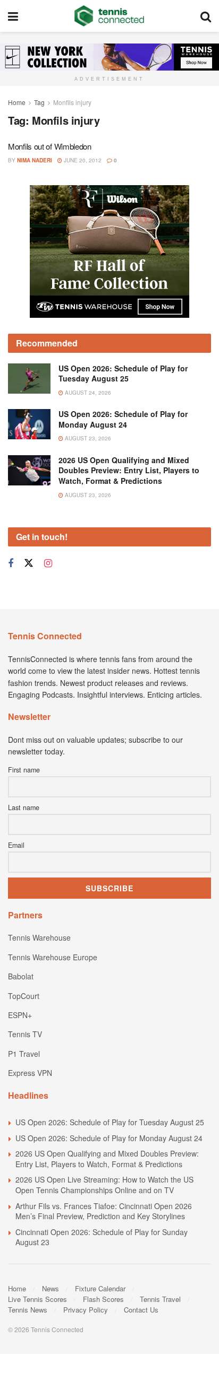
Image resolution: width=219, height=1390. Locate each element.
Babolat (20, 976)
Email (16, 845)
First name (24, 770)
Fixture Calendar (100, 1288)
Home (17, 102)
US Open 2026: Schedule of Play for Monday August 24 (123, 419)
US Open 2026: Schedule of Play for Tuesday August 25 (123, 373)
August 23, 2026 (87, 438)
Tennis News (27, 1310)
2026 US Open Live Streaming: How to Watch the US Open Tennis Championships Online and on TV (104, 1184)
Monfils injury (72, 102)
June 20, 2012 (82, 160)
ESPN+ (20, 1015)
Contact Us (141, 1310)
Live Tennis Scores (37, 1299)
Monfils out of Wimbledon (49, 146)
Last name (23, 807)
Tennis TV (25, 1034)
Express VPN (30, 1072)
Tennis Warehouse (39, 937)
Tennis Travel (160, 1299)
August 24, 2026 (87, 392)
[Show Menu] (13, 16)
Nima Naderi (34, 160)
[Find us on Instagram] (48, 563)
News (50, 1288)
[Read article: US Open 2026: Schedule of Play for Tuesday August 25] (29, 378)
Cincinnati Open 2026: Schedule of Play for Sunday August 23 (101, 1237)
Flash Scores (103, 1299)
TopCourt (23, 996)
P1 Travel (24, 1053)
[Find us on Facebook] (10, 563)
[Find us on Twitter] (28, 563)
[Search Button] (205, 16)
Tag (39, 102)
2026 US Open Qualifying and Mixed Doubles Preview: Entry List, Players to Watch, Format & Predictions (128, 470)
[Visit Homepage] (109, 16)
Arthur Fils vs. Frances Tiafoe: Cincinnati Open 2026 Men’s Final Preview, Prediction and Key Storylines (103, 1211)
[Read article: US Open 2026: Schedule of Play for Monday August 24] (29, 424)
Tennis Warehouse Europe (52, 957)
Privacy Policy (85, 1310)
